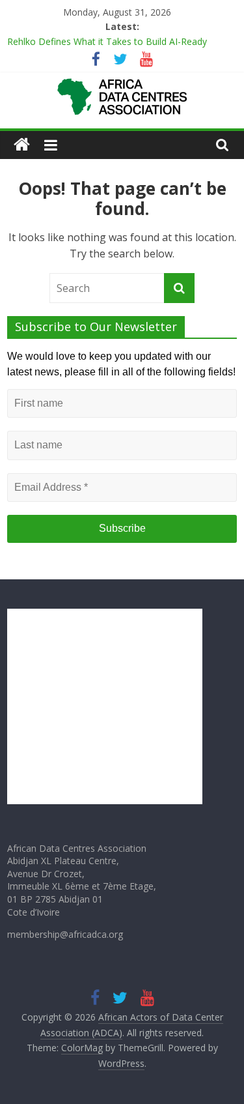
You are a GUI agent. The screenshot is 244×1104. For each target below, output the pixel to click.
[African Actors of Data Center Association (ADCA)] (21, 145)
